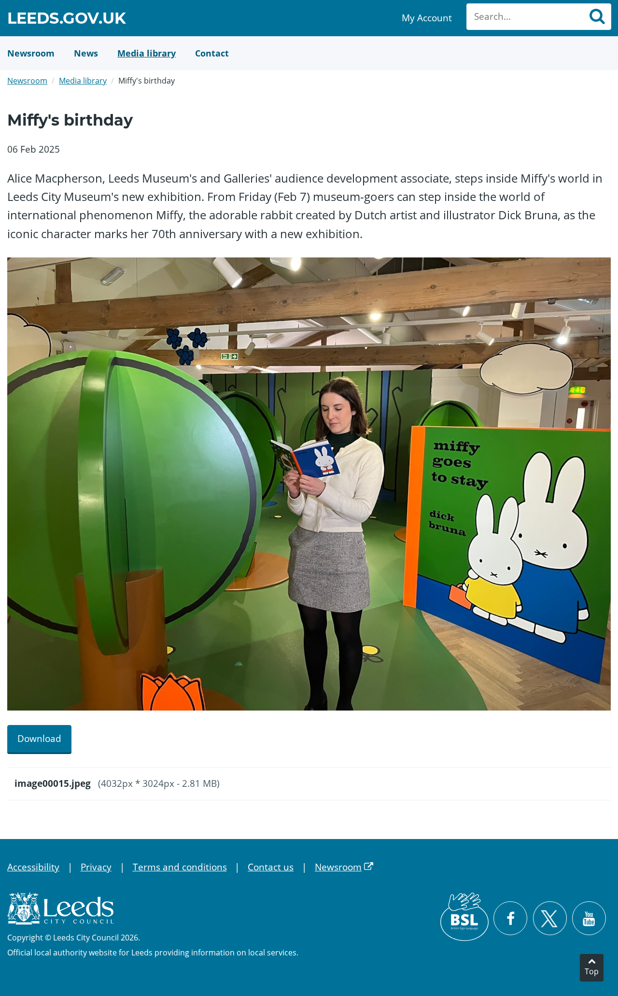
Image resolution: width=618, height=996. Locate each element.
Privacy (96, 867)
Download (39, 738)
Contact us (271, 867)
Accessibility (33, 867)
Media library (83, 80)
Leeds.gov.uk (66, 19)
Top (592, 971)
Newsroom (27, 80)
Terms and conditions (180, 867)
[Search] (596, 16)
